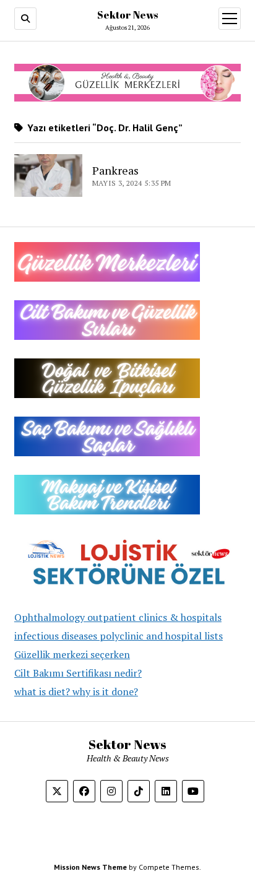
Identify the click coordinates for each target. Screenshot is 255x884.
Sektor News (127, 15)
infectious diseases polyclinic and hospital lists (118, 636)
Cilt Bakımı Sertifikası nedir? (78, 673)
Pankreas (115, 170)
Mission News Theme (90, 867)
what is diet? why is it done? (76, 691)
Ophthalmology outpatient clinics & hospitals (118, 617)
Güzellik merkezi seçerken (72, 654)
